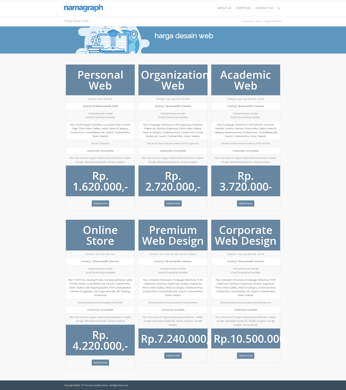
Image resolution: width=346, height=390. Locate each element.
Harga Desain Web (76, 21)
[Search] (278, 8)
